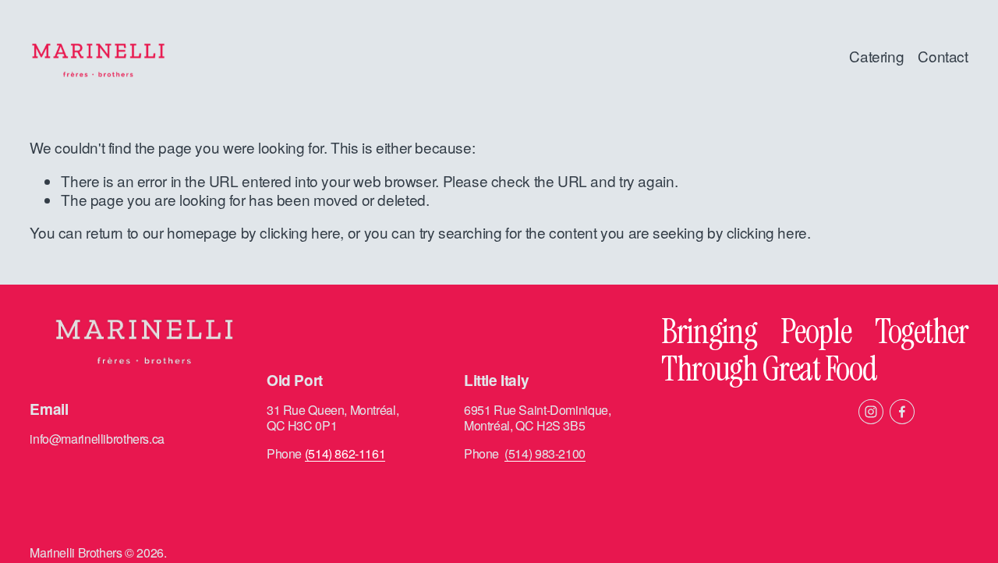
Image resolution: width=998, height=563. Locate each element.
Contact (943, 55)
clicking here (300, 232)
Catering (876, 55)
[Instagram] (870, 411)
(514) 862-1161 (345, 454)
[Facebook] (902, 411)
